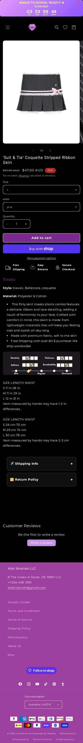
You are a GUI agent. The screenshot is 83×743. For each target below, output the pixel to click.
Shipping (24, 175)
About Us (14, 646)
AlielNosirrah (23, 733)
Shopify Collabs (19, 602)
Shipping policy (65, 739)
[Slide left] (33, 150)
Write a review (41, 543)
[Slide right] (50, 150)
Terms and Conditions (24, 611)
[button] (7, 27)
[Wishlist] (65, 27)
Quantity (9, 216)
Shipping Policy (19, 628)
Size (5, 181)
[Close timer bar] (79, 3)
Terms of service (42, 739)
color (6, 199)
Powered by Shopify (44, 733)
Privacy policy (21, 739)
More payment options (41, 258)
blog (11, 655)
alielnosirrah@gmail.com (27, 587)
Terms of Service (20, 619)
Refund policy (18, 637)
